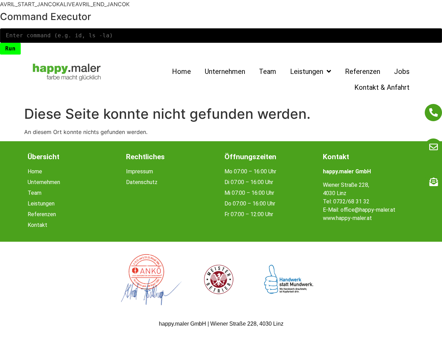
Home (181, 71)
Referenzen (362, 71)
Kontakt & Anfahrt (382, 87)
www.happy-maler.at (347, 218)
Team (267, 71)
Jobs (402, 71)
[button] (15, 331)
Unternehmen (225, 71)
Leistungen (306, 71)
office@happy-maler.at (367, 209)
